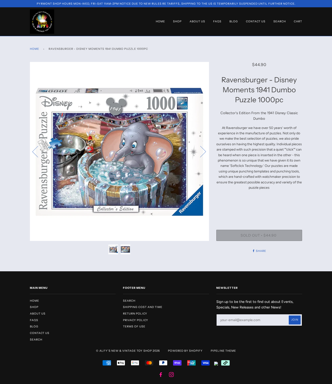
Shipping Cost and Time (142, 307)
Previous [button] (38, 151)
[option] (119, 151)
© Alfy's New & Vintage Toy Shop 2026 (128, 350)
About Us (197, 21)
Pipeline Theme (223, 350)
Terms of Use (134, 326)
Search (279, 21)
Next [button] (200, 151)
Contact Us (255, 21)
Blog (233, 21)
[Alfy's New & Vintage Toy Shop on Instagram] (171, 375)
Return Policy (135, 313)
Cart (298, 21)
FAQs (217, 21)
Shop (177, 21)
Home (160, 21)
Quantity (259, 210)
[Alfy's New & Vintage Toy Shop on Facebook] (160, 375)
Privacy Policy (135, 320)
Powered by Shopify (185, 350)
